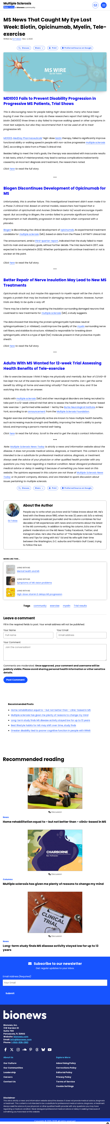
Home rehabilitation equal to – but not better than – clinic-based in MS (51, 710)
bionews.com (21, 1036)
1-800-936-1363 (19, 1042)
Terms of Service (65, 1081)
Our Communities (13, 1067)
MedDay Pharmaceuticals (27, 138)
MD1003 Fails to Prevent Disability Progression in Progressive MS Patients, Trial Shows (49, 101)
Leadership (9, 1072)
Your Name (9, 630)
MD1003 (7, 138)
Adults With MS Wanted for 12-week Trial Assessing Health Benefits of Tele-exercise (52, 366)
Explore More (63, 1057)
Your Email (62, 630)
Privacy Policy (63, 1077)
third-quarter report (46, 240)
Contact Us (9, 1081)
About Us (8, 1057)
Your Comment (12, 642)
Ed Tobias (16, 39)
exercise (54, 605)
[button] (95, 5)
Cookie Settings (65, 1086)
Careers (7, 1077)
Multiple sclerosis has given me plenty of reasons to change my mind (49, 715)
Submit (10, 993)
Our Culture (9, 1063)
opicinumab (67, 230)
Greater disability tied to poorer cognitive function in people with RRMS (51, 730)
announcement (36, 411)
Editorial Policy (64, 1072)
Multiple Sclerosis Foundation (73, 411)
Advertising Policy (66, 1063)
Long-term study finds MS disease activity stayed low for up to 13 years (50, 720)
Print (54, 48)
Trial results (80, 605)
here (12, 168)
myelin (81, 326)
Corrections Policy (66, 1067)
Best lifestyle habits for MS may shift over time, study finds (43, 725)
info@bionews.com (21, 1039)
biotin (58, 138)
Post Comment (15, 679)
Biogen (7, 230)
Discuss (25, 48)
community (40, 605)
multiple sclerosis (95, 142)
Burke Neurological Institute (79, 407)
